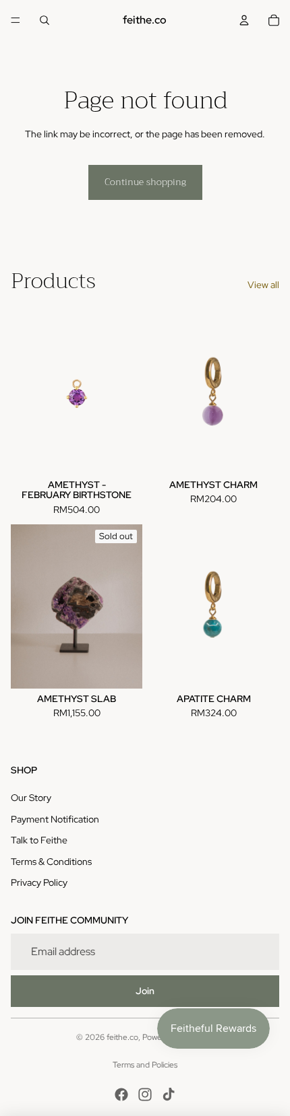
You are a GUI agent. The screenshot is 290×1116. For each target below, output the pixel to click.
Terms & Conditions (51, 862)
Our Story (31, 798)
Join (145, 991)
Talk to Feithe (39, 840)
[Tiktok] (169, 1094)
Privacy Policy (39, 882)
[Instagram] (145, 1094)
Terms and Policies (145, 1064)
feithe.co (122, 1037)
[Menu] (15, 20)
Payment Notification (55, 819)
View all (263, 285)
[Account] (244, 20)
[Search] (44, 20)
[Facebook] (121, 1094)
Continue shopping (145, 182)
